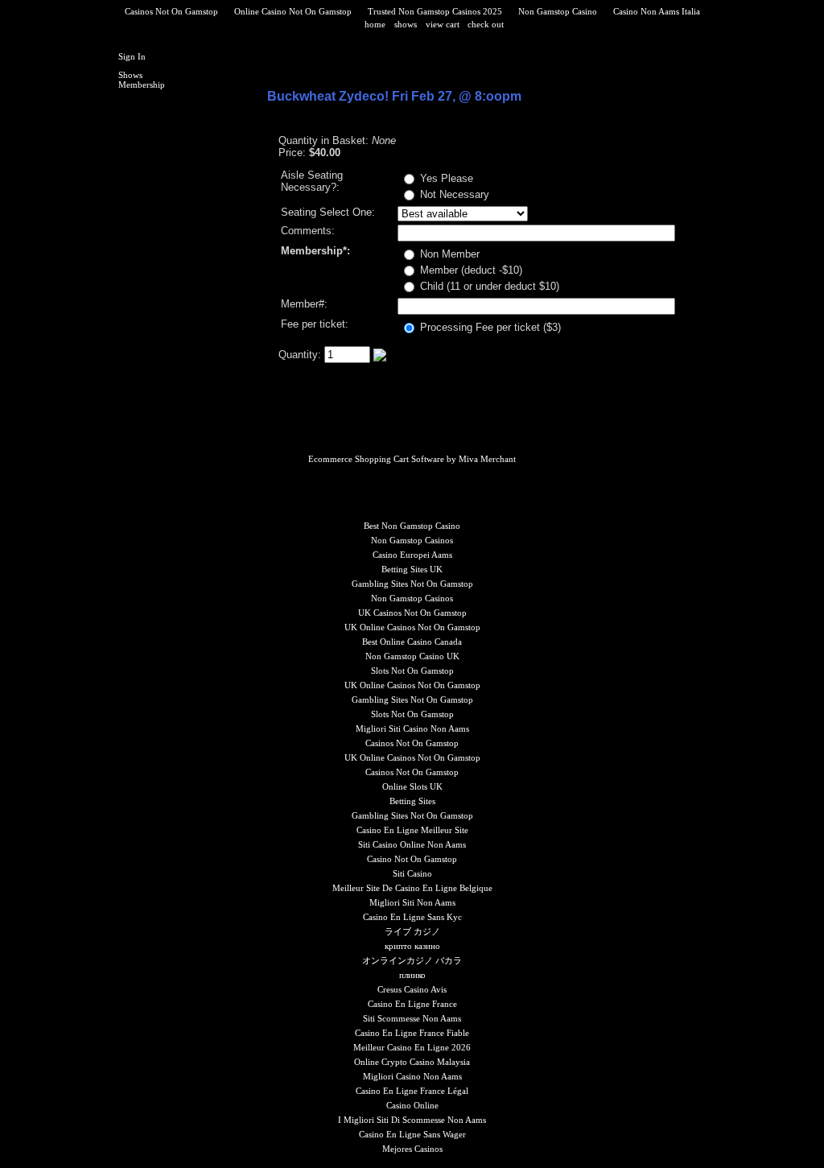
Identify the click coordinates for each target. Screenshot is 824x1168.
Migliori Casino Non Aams (412, 1076)
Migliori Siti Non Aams (412, 902)
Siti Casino (412, 873)
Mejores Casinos (412, 1149)
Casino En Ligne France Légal (412, 1091)
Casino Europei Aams (412, 554)
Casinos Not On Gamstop (171, 11)
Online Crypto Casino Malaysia (412, 1062)
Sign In (132, 56)
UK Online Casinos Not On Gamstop (412, 627)
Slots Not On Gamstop (412, 670)
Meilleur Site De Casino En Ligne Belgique (412, 888)
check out (486, 24)
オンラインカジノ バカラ (412, 960)
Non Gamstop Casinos (412, 540)
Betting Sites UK (412, 569)
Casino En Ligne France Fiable (412, 1033)
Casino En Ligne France (412, 1004)
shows (405, 24)
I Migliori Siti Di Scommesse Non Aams (412, 1120)
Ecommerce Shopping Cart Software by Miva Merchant (412, 459)
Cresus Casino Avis (412, 989)
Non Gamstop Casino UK (412, 656)
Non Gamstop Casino (557, 11)
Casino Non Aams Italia (656, 11)
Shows (130, 75)
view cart (444, 24)
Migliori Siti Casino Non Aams (412, 728)
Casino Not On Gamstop (412, 859)
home (375, 24)
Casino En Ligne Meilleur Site (412, 830)
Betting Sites (412, 801)
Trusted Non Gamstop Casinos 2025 (435, 11)
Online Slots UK (412, 786)
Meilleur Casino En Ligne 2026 (412, 1047)
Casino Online (412, 1105)
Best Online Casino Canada (412, 641)
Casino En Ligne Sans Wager (412, 1134)
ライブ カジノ (412, 931)
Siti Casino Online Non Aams (412, 844)
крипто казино (412, 946)
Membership (141, 84)
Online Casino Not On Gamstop (293, 11)
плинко (412, 975)
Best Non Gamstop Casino (412, 525)
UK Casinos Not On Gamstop (412, 612)
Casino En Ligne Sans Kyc (412, 917)
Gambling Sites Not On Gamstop (412, 583)
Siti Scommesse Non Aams (412, 1018)
